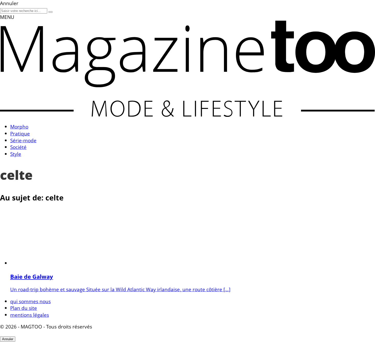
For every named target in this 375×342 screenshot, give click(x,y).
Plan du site (23, 308)
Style (15, 153)
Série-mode (23, 140)
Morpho (19, 126)
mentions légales (29, 314)
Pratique (20, 133)
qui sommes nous (30, 301)
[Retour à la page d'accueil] (187, 114)
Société (18, 147)
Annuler (7, 339)
